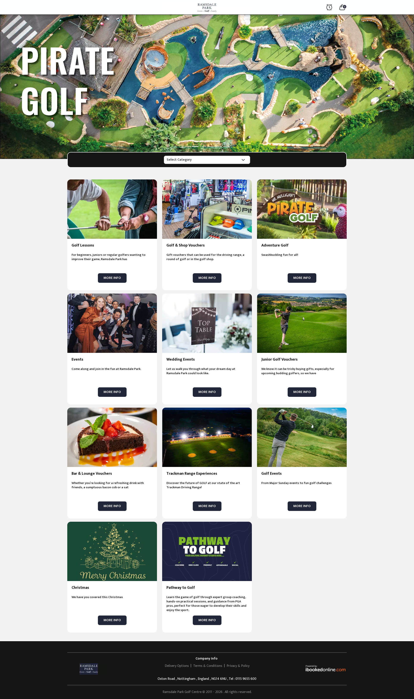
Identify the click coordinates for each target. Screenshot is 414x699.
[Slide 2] (195, 146)
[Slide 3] (203, 146)
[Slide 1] (187, 146)
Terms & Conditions (207, 666)
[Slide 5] (218, 146)
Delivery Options (177, 666)
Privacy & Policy (238, 666)
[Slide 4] (211, 146)
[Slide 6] (226, 146)
